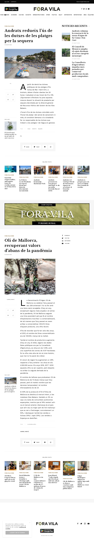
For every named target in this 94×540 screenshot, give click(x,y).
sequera (40, 128)
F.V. (10, 83)
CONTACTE (13, 1)
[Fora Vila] (47, 9)
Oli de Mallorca (31, 424)
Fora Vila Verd (9, 26)
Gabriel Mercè (10, 299)
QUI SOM (7, 1)
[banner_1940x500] (47, 214)
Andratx (34, 128)
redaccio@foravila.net (83, 1)
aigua (28, 128)
